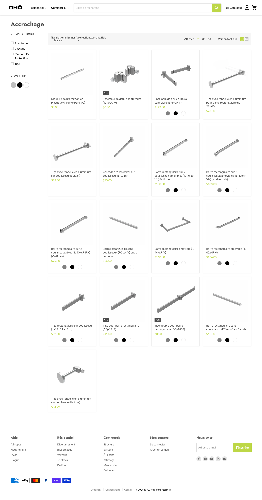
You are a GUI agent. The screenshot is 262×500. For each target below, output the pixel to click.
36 (203, 38)
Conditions (96, 489)
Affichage (109, 459)
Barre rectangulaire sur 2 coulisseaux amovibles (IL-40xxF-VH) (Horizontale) (226, 175)
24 (198, 38)
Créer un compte (159, 449)
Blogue (15, 459)
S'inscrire (242, 447)
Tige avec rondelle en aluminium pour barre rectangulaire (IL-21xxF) (226, 102)
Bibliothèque (64, 449)
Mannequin (110, 465)
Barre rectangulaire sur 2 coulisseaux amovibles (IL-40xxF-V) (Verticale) (175, 175)
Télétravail (63, 459)
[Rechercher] (216, 8)
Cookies (128, 489)
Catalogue (236, 7)
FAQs (14, 454)
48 (209, 38)
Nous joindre (18, 449)
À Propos (16, 444)
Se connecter (157, 444)
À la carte (109, 454)
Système (109, 449)
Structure (109, 444)
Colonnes (109, 470)
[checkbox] (28, 43)
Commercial (59, 7)
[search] (143, 8)
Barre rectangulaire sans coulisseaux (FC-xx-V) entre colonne (120, 252)
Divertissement (66, 444)
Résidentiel (37, 7)
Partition (62, 465)
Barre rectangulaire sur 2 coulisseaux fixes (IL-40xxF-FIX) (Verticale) (70, 252)
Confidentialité (113, 489)
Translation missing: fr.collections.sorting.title (78, 37)
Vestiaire (62, 454)
